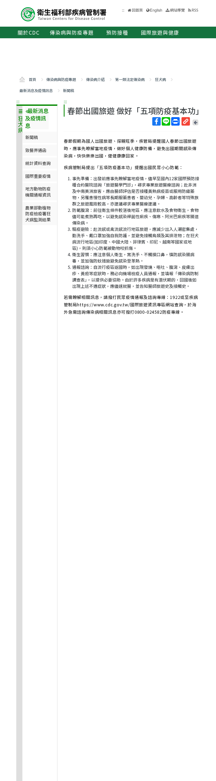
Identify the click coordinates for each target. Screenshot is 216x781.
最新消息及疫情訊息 (36, 90)
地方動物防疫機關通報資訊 (38, 191)
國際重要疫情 (38, 176)
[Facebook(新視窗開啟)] (156, 121)
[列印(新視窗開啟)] (175, 121)
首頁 (32, 79)
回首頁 (137, 10)
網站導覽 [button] (177, 10)
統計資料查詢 (38, 163)
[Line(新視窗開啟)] (166, 121)
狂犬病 (160, 79)
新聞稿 (68, 90)
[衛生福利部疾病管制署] (63, 14)
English (156, 10)
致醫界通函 (35, 150)
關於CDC (29, 32)
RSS (195, 10)
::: (17, 101)
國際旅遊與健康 (160, 32)
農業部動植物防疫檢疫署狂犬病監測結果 (38, 213)
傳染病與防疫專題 (72, 32)
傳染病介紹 (95, 79)
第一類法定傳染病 (130, 79)
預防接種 (117, 32)
